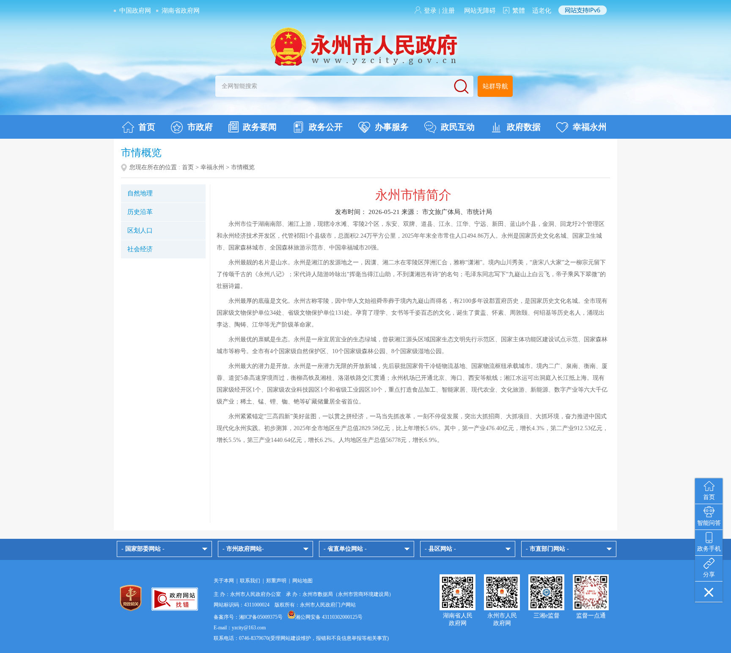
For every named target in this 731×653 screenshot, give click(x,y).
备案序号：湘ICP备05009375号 (248, 617)
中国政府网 (135, 10)
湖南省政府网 (181, 10)
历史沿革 (140, 212)
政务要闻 (260, 127)
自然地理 (140, 193)
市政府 (200, 127)
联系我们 (250, 581)
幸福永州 (590, 127)
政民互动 (458, 127)
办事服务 (392, 127)
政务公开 (326, 127)
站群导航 (495, 86)
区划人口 (140, 230)
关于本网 (224, 581)
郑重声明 (276, 581)
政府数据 (524, 127)
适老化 (541, 10)
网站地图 (302, 581)
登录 (430, 10)
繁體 (518, 10)
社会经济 (140, 249)
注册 (448, 10)
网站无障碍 (480, 10)
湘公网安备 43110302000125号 (329, 617)
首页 (146, 127)
